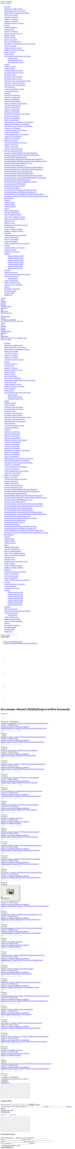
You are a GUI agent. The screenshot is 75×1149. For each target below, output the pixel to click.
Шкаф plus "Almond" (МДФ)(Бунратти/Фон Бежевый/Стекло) (20, 987)
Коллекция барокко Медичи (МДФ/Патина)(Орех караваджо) (23, 169)
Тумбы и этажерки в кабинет (13, 229)
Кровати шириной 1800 (16, 262)
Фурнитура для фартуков (12, 97)
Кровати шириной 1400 (16, 258)
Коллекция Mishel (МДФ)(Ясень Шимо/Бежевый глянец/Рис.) (23, 159)
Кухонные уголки (10, 74)
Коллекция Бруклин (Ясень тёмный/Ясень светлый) (20, 182)
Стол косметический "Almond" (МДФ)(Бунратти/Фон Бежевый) (21, 796)
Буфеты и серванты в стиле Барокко (15, 103)
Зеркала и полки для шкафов (13, 285)
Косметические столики (12, 252)
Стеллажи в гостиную (11, 17)
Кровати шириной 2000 (16, 264)
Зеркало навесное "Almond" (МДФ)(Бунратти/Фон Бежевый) (20, 864)
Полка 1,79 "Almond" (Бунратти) (11, 1055)
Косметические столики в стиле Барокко (17, 114)
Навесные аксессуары (15, 60)
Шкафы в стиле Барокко (12, 138)
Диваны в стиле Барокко (12, 107)
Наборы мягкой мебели (11, 210)
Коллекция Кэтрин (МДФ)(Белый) (15, 184)
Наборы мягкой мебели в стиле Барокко (17, 124)
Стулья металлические (11, 91)
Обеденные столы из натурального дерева (17, 81)
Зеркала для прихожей (11, 237)
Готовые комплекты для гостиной (15, 11)
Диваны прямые (9, 202)
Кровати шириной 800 (15, 266)
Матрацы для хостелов (11, 147)
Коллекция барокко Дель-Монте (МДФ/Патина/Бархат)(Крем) (23, 167)
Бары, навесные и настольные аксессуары (17, 56)
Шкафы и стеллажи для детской (14, 50)
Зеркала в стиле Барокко (12, 109)
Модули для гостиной (11, 15)
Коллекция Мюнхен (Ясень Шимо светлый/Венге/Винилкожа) (24, 194)
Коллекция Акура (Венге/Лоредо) (15, 165)
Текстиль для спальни (11, 276)
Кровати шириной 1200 (16, 256)
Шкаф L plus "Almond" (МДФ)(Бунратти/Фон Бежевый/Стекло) (20, 919)
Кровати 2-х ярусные (11, 31)
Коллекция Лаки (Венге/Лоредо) (14, 186)
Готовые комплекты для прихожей (15, 235)
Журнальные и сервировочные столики (16, 13)
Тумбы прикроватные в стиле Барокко (16, 134)
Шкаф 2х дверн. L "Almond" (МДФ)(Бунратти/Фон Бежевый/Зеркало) (22, 769)
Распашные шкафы (10, 291)
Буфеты (7, 64)
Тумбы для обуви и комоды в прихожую (17, 243)
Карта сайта (4, 311)
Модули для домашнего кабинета (15, 219)
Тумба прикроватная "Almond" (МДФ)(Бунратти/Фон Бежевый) (21, 933)
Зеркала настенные (10, 249)
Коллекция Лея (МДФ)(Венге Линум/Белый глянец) (20, 190)
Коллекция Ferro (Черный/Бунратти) (15, 157)
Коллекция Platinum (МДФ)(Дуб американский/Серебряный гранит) (25, 161)
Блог (2, 310)
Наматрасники (13, 278)
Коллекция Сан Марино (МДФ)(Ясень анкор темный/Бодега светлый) (26, 196)
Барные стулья (9, 54)
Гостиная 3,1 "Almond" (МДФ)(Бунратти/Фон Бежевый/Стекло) (21, 877)
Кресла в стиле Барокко (11, 116)
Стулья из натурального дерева (14, 89)
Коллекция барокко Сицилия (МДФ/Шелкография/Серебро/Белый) (25, 177)
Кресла (6, 208)
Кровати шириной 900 (15, 268)
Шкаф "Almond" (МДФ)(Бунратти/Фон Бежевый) (16, 1014)
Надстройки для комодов (12, 289)
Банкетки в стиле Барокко (12, 101)
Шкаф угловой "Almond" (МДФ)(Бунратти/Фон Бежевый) (19, 809)
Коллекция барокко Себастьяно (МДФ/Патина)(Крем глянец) (23, 175)
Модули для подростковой (12, 42)
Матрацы (7, 270)
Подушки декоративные (12, 212)
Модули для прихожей (11, 239)
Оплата (3, 303)
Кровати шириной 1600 (16, 260)
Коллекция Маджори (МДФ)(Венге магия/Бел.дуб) (20, 192)
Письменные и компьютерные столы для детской (19, 44)
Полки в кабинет (9, 227)
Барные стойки (13, 58)
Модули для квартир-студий (13, 641)
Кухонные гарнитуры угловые (14, 72)
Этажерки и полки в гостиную (14, 23)
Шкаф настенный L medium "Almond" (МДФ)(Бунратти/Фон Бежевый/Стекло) (25, 1068)
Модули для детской (10, 39)
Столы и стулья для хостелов (13, 149)
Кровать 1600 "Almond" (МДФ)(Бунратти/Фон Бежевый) (18, 755)
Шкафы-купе (8, 295)
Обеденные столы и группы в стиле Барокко (18, 126)
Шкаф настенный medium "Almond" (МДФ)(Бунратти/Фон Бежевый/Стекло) (25, 906)
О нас (2, 300)
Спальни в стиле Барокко (12, 128)
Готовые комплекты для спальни (14, 247)
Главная (3, 298)
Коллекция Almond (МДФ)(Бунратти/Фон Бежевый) (20, 153)
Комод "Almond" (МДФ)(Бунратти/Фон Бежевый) (16, 974)
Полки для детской (10, 46)
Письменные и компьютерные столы (16, 225)
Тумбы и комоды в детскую (13, 48)
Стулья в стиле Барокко (11, 132)
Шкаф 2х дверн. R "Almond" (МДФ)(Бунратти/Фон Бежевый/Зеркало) (22, 742)
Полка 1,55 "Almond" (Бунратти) (11, 823)
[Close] (15, 1090)
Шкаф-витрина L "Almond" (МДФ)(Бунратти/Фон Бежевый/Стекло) (22, 960)
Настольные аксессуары (16, 62)
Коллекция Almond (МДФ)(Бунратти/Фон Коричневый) (22, 155)
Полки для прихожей (11, 241)
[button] (1, 732)
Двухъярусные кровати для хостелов (15, 142)
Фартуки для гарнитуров (12, 95)
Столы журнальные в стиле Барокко (15, 130)
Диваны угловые (9, 204)
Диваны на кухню (10, 66)
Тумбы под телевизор (11, 19)
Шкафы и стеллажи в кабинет (13, 231)
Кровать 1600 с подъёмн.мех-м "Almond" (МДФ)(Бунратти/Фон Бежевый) (24, 1041)
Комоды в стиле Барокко (12, 112)
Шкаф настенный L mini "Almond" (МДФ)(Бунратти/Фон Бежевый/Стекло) (24, 1001)
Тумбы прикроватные (11, 280)
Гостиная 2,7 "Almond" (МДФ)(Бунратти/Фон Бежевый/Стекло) (21, 1028)
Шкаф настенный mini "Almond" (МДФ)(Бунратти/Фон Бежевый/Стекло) (24, 728)
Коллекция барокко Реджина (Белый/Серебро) (19, 173)
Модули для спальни (11, 272)
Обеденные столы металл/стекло (14, 83)
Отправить (32, 1104)
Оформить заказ (22, 338)
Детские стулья (9, 29)
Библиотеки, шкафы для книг (13, 9)
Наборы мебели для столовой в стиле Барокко (18, 122)
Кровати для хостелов (11, 144)
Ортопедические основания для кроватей (17, 274)
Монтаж (3, 305)
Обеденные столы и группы (13, 79)
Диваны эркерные (10, 206)
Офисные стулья (9, 223)
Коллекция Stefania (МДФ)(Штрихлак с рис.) (18, 163)
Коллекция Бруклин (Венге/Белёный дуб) (17, 179)
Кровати (7, 254)
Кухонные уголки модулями (13, 76)
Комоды (7, 287)
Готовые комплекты (10, 27)
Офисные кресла (9, 221)
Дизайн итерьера (6, 306)
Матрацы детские (10, 37)
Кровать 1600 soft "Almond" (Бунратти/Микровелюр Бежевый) (20, 850)
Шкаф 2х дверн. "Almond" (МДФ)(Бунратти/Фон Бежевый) (19, 837)
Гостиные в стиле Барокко (12, 105)
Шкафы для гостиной (11, 21)
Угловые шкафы (9, 293)
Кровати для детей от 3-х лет (13, 33)
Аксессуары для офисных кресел (14, 217)
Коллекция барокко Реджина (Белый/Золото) (18, 171)
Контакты (4, 308)
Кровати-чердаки (10, 35)
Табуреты (7, 93)
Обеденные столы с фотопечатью (15, 85)
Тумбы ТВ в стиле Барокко (13, 136)
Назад (38, 1104)
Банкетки (7, 200)
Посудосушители (9, 87)
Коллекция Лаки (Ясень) (12, 188)
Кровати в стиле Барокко (12, 118)
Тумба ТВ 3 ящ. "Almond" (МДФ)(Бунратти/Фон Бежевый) (19, 782)
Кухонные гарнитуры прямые (13, 70)
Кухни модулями (9, 68)
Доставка (3, 301)
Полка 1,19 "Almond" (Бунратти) (11, 946)
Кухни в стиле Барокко (11, 120)
